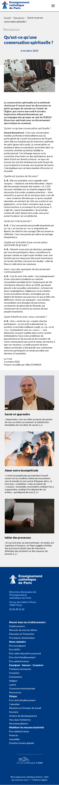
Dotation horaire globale (21, 743)
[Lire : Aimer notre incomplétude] (29, 448)
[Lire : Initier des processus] (29, 516)
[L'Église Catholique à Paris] (29, 758)
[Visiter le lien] (18, 5)
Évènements (15, 676)
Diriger (13, 696)
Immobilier (14, 739)
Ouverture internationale (22, 688)
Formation (14, 672)
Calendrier (14, 704)
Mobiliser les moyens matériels (26, 727)
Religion (13, 680)
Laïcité (12, 684)
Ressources (15, 692)
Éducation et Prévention (21, 633)
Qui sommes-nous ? (20, 780)
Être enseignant (17, 645)
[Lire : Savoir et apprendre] (29, 392)
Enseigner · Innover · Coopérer (26, 665)
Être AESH (14, 649)
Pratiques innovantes (20, 669)
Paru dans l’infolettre (20, 719)
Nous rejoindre (17, 641)
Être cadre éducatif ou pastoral (25, 653)
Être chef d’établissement (22, 657)
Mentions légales (40, 780)
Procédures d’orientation (22, 637)
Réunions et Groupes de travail (25, 708)
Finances (13, 735)
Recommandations (18, 723)
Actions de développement (23, 715)
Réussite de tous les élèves (23, 630)
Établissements (17, 626)
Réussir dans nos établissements (27, 622)
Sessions (13, 711)
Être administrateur (19, 661)
